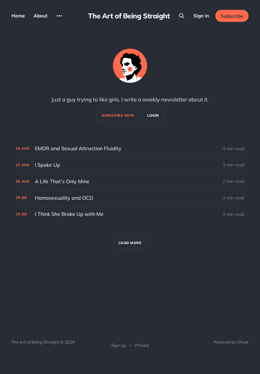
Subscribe (232, 16)
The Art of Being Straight (129, 15)
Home (18, 16)
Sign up (118, 345)
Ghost (243, 342)
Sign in (201, 16)
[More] (59, 16)
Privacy (142, 345)
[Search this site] (181, 16)
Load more (130, 243)
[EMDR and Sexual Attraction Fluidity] (130, 148)
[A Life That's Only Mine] (130, 181)
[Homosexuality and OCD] (130, 198)
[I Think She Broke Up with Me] (130, 214)
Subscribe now (117, 115)
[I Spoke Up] (130, 165)
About (41, 16)
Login (153, 115)
